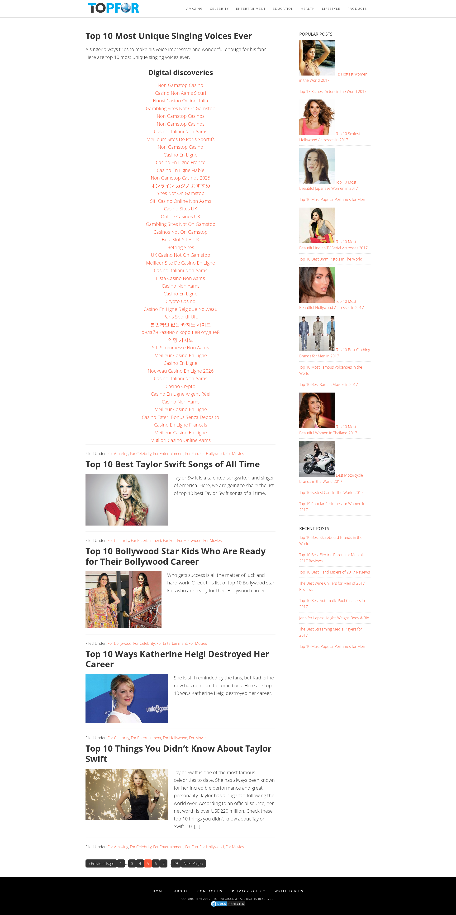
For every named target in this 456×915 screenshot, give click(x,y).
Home (159, 891)
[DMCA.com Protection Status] (228, 906)
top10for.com (225, 899)
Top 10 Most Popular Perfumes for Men (332, 199)
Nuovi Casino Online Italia (180, 100)
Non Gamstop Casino (180, 85)
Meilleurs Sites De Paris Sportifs (180, 139)
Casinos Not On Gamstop (180, 232)
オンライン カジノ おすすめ (180, 185)
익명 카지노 (180, 340)
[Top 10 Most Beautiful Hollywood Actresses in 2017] (317, 301)
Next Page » (193, 863)
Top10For (128, 7)
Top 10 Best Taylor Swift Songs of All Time (173, 464)
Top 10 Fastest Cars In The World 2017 (331, 492)
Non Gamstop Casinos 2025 (180, 178)
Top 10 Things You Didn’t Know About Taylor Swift (178, 753)
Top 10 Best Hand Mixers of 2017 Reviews (334, 572)
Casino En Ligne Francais (180, 425)
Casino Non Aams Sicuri (180, 93)
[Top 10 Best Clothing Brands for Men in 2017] (317, 349)
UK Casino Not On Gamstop (180, 255)
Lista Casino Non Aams (180, 278)
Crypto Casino (180, 301)
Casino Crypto (180, 386)
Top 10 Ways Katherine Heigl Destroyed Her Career (177, 659)
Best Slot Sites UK (181, 239)
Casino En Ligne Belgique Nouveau (180, 309)
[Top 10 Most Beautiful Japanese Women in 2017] (317, 182)
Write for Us (289, 891)
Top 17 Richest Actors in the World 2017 (332, 91)
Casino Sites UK (180, 208)
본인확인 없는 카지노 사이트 (180, 324)
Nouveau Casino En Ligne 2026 (181, 371)
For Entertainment (168, 453)
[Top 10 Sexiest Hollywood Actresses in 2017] (317, 133)
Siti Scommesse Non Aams (180, 347)
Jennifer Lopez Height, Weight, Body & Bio (334, 618)
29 (177, 863)
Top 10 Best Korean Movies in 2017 (328, 384)
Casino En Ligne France (180, 162)
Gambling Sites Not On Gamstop (180, 108)
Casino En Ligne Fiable (180, 170)
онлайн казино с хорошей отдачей (181, 332)
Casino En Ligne (180, 155)
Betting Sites (180, 247)
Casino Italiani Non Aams (180, 131)
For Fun (191, 453)
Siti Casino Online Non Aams (180, 201)
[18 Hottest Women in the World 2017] (317, 74)
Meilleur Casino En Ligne (180, 355)
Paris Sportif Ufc (180, 316)
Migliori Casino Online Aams (181, 440)
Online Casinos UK (180, 216)
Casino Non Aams (181, 286)
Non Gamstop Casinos (180, 116)
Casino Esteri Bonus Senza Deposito (180, 417)
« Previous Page (101, 863)
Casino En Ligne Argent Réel (180, 394)
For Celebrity (141, 453)
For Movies (235, 453)
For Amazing (118, 453)
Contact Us (210, 891)
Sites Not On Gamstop (180, 193)
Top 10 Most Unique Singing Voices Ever (169, 36)
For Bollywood (120, 643)
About (181, 891)
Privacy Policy (248, 891)
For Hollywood (212, 453)
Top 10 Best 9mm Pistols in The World (330, 259)
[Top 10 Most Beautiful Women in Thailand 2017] (317, 426)
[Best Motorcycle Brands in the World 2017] (317, 475)
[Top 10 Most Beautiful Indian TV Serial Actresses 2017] (317, 241)
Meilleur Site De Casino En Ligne (180, 263)
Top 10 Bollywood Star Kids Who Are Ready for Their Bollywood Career (176, 556)
